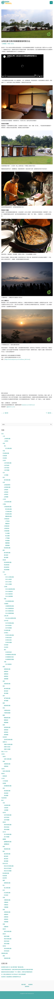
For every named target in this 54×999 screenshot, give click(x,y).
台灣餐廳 (6, 496)
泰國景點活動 (7, 669)
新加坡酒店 (6, 567)
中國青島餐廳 (7, 712)
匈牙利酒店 (6, 817)
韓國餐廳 (6, 722)
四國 (5, 598)
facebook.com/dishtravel (28, 405)
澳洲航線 (6, 793)
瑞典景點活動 (7, 883)
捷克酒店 (6, 858)
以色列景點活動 (7, 463)
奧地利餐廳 (6, 829)
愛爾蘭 (4, 839)
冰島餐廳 (6, 810)
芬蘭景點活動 (7, 900)
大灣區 (4, 504)
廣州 (4, 550)
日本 (4, 572)
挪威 (4, 846)
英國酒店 (6, 919)
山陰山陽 (6, 615)
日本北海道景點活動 (10, 589)
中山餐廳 (7, 533)
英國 (4, 909)
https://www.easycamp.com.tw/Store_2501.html (17, 359)
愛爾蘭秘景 (6, 844)
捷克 (4, 851)
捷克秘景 (6, 856)
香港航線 (6, 729)
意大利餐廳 (6, 836)
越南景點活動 (7, 705)
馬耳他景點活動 (7, 948)
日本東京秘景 (8, 652)
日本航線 (6, 644)
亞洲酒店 (5, 458)
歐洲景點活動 (6, 873)
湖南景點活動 (7, 683)
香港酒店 (6, 732)
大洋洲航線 (5, 781)
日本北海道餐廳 (9, 596)
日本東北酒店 (8, 640)
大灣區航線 (6, 526)
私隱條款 (30, 984)
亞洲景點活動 (6, 453)
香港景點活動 (7, 727)
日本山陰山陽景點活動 (10, 618)
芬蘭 (4, 897)
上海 (4, 436)
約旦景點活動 (7, 892)
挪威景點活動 (7, 849)
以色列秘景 (6, 465)
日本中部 (6, 620)
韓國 (4, 715)
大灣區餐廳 (6, 530)
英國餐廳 (6, 921)
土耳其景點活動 (7, 501)
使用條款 (27, 986)
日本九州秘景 (8, 579)
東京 (5, 649)
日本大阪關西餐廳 (9, 613)
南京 (4, 477)
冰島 (4, 802)
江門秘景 (7, 521)
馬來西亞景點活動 (8, 739)
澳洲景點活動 (7, 790)
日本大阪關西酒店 (9, 611)
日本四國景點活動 (9, 601)
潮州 (4, 686)
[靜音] (39, 76)
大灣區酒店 (6, 528)
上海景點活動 (7, 438)
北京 (4, 472)
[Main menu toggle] (51, 2)
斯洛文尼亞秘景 (7, 868)
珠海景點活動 (8, 514)
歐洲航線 (5, 875)
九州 (5, 574)
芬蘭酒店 (6, 904)
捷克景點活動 (7, 853)
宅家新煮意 (4, 798)
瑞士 (4, 885)
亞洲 (2, 433)
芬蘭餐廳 (6, 907)
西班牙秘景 (6, 941)
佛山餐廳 (7, 535)
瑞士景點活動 (7, 887)
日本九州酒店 (8, 581)
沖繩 (5, 661)
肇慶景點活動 (8, 516)
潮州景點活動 (7, 688)
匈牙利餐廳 (6, 819)
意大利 (4, 832)
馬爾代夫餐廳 (7, 749)
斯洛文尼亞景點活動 (8, 866)
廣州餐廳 (6, 557)
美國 (4, 761)
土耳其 (4, 499)
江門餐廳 (7, 538)
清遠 (4, 955)
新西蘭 (4, 783)
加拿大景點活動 (7, 759)
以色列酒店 (6, 467)
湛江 (5, 446)
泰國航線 (6, 674)
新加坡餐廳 (6, 569)
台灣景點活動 (7, 487)
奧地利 (4, 822)
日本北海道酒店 (9, 594)
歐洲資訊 (5, 878)
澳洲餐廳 (6, 795)
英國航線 (6, 917)
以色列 (4, 460)
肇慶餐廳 (7, 543)
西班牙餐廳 (6, 943)
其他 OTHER (4, 751)
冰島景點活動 (7, 805)
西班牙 (4, 934)
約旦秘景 (6, 895)
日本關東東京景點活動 (10, 654)
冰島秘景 (6, 807)
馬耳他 (4, 946)
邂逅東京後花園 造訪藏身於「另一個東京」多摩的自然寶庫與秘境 (16, 972)
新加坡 (4, 560)
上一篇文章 (4, 413)
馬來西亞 (5, 737)
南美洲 (2, 773)
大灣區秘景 (6, 518)
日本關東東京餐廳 (9, 659)
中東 (4, 450)
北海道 (5, 586)
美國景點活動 (7, 764)
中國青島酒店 (7, 710)
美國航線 (6, 766)
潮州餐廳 (6, 693)
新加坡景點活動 (7, 562)
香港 (4, 725)
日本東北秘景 (8, 637)
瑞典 (4, 880)
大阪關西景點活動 (9, 606)
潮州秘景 (6, 691)
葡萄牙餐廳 (6, 936)
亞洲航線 (5, 455)
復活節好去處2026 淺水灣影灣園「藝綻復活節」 (12, 967)
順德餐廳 (7, 545)
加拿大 (4, 756)
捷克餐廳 (6, 861)
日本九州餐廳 (8, 584)
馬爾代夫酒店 (7, 746)
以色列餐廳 (6, 470)
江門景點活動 (8, 511)
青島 (4, 708)
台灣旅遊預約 (7, 484)
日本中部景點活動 (9, 623)
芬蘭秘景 (6, 902)
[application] (22, 66)
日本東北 (6, 632)
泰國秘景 (6, 671)
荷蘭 (4, 924)
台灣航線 (6, 492)
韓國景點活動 (7, 717)
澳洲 (4, 788)
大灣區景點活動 (7, 506)
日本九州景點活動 (9, 577)
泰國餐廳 (6, 678)
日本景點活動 (7, 630)
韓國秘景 (6, 720)
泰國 (4, 666)
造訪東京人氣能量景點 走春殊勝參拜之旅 (11, 976)
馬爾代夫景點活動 (8, 744)
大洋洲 (2, 778)
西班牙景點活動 (7, 938)
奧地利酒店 (6, 827)
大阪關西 (6, 603)
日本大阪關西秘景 (9, 608)
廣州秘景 (6, 555)
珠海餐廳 (7, 540)
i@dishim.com (10, 406)
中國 (4, 443)
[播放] (3, 76)
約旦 (4, 890)
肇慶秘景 (7, 523)
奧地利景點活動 (7, 824)
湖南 (4, 681)
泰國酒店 (6, 676)
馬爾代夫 (5, 742)
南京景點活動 (7, 480)
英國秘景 (6, 914)
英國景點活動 (7, 912)
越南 (4, 703)
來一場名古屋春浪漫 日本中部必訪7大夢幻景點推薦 (13, 974)
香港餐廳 (6, 734)
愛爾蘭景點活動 (7, 841)
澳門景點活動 (7, 698)
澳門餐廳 (6, 700)
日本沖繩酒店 (8, 664)
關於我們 (23, 984)
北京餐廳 (6, 475)
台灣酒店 (6, 494)
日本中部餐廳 (8, 628)
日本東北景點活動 (9, 635)
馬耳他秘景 (6, 951)
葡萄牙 (4, 929)
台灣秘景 (6, 489)
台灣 (4, 482)
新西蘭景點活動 (7, 785)
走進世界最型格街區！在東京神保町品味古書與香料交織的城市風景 (17, 969)
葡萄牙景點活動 (7, 931)
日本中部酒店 (8, 625)
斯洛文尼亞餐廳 (7, 870)
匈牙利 (4, 812)
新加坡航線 (6, 564)
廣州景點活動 (7, 552)
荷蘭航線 (6, 926)
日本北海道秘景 (9, 591)
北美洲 (2, 754)
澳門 (4, 695)
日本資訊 (6, 647)
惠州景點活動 (8, 509)
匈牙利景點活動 (7, 815)
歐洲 (2, 800)
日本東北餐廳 (8, 642)
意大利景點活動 (7, 834)
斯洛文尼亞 (5, 863)
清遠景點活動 (4, 953)
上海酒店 (6, 441)
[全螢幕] (41, 76)
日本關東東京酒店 (9, 657)
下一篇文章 (49, 413)
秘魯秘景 (5, 776)
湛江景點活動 (8, 448)
